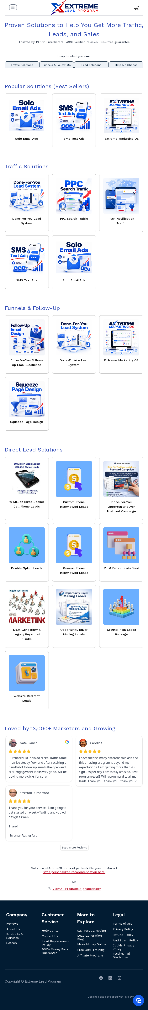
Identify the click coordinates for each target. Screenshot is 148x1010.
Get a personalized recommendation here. (74, 872)
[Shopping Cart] (136, 7)
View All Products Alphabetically (77, 889)
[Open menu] (13, 7)
